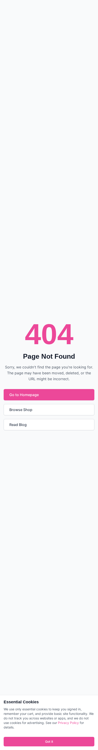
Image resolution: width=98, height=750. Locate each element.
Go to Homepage (24, 394)
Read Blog (18, 424)
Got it (49, 741)
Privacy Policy (68, 723)
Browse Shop (20, 409)
